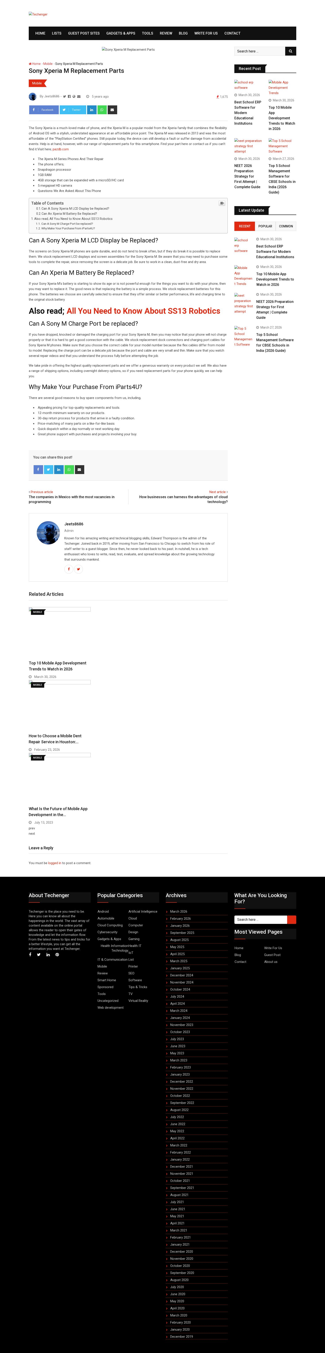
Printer (133, 966)
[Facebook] (38, 469)
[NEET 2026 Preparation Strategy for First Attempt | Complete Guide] (248, 146)
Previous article (42, 492)
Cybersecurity (107, 932)
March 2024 (178, 1011)
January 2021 (180, 1245)
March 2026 (178, 912)
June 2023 (177, 1046)
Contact (232, 33)
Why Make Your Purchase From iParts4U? (68, 228)
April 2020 (177, 1308)
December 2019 (181, 1337)
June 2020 (177, 1294)
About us (270, 962)
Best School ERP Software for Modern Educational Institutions (275, 251)
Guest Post (272, 955)
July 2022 (177, 1117)
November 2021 (181, 1174)
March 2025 (178, 961)
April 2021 (177, 1223)
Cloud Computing (110, 925)
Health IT (134, 946)
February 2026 (180, 919)
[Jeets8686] (79, 97)
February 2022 (180, 1152)
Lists (56, 33)
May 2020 (177, 1301)
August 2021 (179, 1195)
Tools (147, 33)
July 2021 (177, 1202)
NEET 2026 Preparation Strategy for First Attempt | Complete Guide (247, 176)
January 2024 (180, 1018)
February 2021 (180, 1237)
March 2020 (178, 1315)
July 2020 (177, 1287)
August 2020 (179, 1280)
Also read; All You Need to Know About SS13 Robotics (73, 219)
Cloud (132, 918)
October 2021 (180, 1181)
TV (130, 994)
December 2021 (181, 1167)
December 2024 (181, 975)
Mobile (48, 64)
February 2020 (180, 1322)
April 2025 (177, 954)
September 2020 (182, 1273)
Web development (111, 1008)
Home (40, 33)
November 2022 (181, 1089)
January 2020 (180, 1330)
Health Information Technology (114, 948)
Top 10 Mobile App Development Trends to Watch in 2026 (282, 118)
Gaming (134, 939)
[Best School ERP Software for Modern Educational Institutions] (248, 85)
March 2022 (178, 1145)
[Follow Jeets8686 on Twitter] (65, 97)
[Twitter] (49, 469)
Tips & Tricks (137, 987)
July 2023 (177, 1039)
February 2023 (180, 1067)
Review (166, 33)
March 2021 (178, 1230)
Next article (217, 492)
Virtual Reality (138, 1001)
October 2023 (180, 1032)
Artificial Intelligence (142, 912)
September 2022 (182, 1103)
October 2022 (180, 1096)
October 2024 (180, 989)
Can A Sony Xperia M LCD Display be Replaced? (75, 208)
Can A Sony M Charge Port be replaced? (67, 223)
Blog (183, 33)
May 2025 (177, 947)
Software (135, 980)
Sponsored (105, 987)
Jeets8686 (73, 524)
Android (103, 912)
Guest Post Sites (84, 33)
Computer (135, 925)
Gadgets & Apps (120, 33)
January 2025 (180, 968)
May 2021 (177, 1216)
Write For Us (206, 33)
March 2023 (178, 1060)
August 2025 (179, 940)
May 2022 (177, 1131)
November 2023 (181, 1025)
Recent (244, 226)
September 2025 (182, 933)
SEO (131, 973)
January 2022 (180, 1159)
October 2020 (180, 1266)
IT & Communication (113, 960)
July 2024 (177, 997)
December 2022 (181, 1082)
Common (286, 226)
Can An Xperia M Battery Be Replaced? (69, 213)
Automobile (106, 918)
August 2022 (179, 1110)
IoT (130, 953)
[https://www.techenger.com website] (74, 97)
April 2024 (177, 1004)
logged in (54, 863)
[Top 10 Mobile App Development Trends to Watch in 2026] (282, 88)
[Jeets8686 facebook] (69, 97)
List (131, 960)
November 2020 (181, 1259)
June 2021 (177, 1209)
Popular (265, 226)
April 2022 (177, 1138)
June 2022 (177, 1124)
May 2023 (177, 1053)
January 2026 (180, 926)
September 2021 (182, 1188)
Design (133, 932)
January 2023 (180, 1074)
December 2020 (181, 1252)
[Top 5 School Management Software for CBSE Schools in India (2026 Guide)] (282, 146)
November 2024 (181, 982)
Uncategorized (108, 1001)
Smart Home (107, 980)
